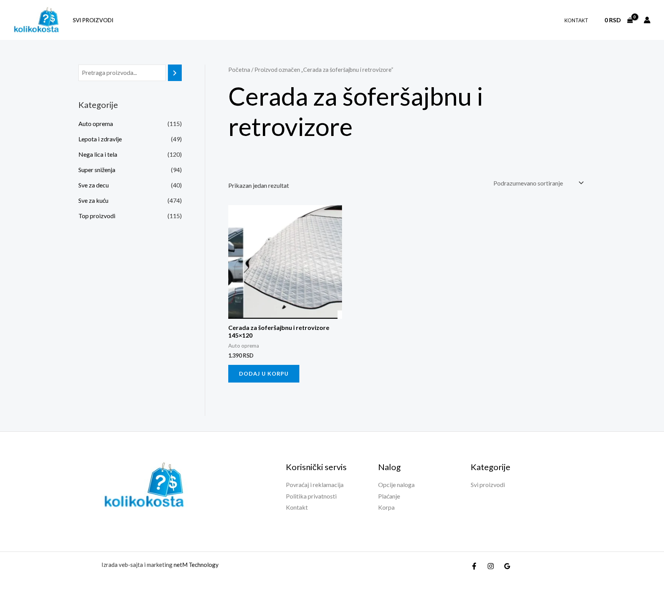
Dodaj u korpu (264, 373)
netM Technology (196, 564)
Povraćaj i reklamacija (315, 484)
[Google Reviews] (507, 566)
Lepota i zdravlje (100, 138)
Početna (239, 69)
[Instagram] (490, 566)
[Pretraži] (175, 73)
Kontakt (576, 20)
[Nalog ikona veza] (647, 20)
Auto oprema (95, 123)
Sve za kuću (93, 200)
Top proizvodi (96, 215)
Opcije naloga (396, 484)
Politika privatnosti (311, 496)
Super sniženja (96, 169)
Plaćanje (389, 496)
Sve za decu (93, 185)
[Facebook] (474, 566)
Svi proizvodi (93, 20)
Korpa (386, 507)
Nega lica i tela (97, 154)
